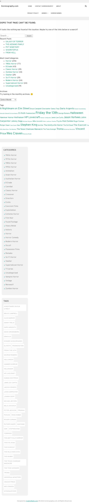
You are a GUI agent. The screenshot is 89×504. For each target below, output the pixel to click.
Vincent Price (9, 482)
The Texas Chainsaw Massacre (30, 129)
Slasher (9, 75)
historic (8, 230)
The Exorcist (79, 125)
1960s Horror (11, 155)
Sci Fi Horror (11, 78)
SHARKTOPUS (12, 50)
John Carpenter (11, 392)
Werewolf (9, 285)
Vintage (8, 281)
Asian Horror (10, 175)
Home (30, 6)
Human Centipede (45, 118)
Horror (8, 61)
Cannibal (9, 187)
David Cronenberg (80, 109)
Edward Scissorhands (11, 113)
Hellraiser (19, 117)
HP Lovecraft (32, 117)
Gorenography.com (9, 6)
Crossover (9, 194)
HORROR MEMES (56, 13)
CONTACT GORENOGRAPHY (44, 6)
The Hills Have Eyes (12, 452)
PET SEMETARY (12, 47)
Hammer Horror (7, 117)
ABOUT (58, 6)
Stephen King (28, 125)
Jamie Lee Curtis (57, 118)
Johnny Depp (16, 121)
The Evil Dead (68, 125)
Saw (18, 125)
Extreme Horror (12, 214)
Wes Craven (14, 134)
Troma (60, 129)
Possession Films (12, 249)
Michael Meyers (27, 121)
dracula (2, 113)
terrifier (40, 125)
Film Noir (9, 218)
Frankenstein (30, 113)
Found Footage (11, 222)
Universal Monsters (69, 129)
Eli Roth (21, 113)
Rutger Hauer (5, 125)
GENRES (44, 13)
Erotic (8, 202)
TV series (9, 269)
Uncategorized (12, 86)
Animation (9, 171)
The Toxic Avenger (49, 129)
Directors (9, 198)
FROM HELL (11, 53)
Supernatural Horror (14, 83)
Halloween (76, 113)
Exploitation (10, 210)
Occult (8, 245)
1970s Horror (11, 159)
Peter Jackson (47, 121)
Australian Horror (12, 179)
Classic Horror (12, 69)
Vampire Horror (12, 277)
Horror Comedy (12, 238)
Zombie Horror (12, 72)
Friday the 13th (47, 113)
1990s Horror (11, 167)
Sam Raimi (13, 125)
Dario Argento (67, 108)
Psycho (59, 121)
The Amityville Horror (53, 125)
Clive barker (46, 109)
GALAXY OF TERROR (14, 42)
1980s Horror (11, 64)
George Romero (64, 113)
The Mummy (12, 129)
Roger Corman (78, 121)
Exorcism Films (11, 206)
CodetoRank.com (32, 501)
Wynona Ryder (27, 134)
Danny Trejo (55, 109)
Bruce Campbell (35, 109)
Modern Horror (12, 80)
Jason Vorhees (72, 117)
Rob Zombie (67, 121)
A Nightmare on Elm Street (15, 108)
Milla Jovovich (37, 121)
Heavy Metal (10, 226)
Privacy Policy (32, 13)
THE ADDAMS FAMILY (15, 44)
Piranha (54, 121)
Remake (8, 253)
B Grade (9, 67)
